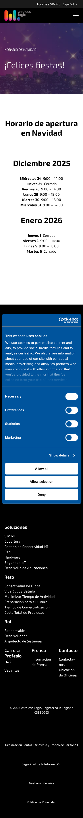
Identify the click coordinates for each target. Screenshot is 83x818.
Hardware (12, 557)
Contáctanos (67, 662)
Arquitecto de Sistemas (23, 641)
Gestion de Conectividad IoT (26, 546)
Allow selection (41, 482)
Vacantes (11, 670)
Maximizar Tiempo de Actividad (29, 596)
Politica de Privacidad (41, 802)
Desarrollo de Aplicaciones (26, 568)
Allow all (41, 469)
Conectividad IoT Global (23, 586)
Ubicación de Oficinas (68, 672)
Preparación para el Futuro (25, 602)
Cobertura (12, 541)
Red (7, 552)
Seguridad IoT (15, 562)
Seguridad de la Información (41, 764)
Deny (42, 494)
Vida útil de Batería (19, 591)
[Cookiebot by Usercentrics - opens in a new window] (59, 320)
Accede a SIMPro (48, 4)
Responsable (14, 630)
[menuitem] (49, 4)
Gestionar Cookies (41, 783)
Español (69, 4)
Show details (59, 455)
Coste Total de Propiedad (24, 612)
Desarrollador (15, 636)
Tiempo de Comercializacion (27, 607)
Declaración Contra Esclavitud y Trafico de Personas (41, 745)
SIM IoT (10, 536)
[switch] (71, 410)
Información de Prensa (41, 662)
